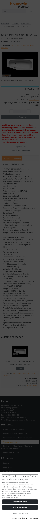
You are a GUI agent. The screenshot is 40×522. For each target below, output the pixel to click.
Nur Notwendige (20, 507)
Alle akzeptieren (20, 502)
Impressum (34, 518)
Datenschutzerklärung (19, 518)
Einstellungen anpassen (20, 513)
